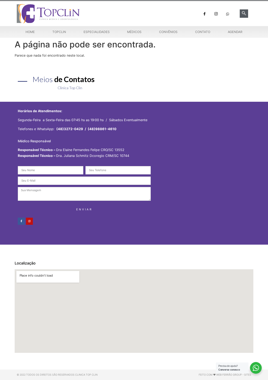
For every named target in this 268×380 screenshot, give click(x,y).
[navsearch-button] (244, 13)
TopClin (59, 32)
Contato (202, 32)
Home (30, 32)
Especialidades (97, 32)
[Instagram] (29, 221)
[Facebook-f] (21, 221)
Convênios (168, 32)
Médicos (134, 32)
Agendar (235, 32)
